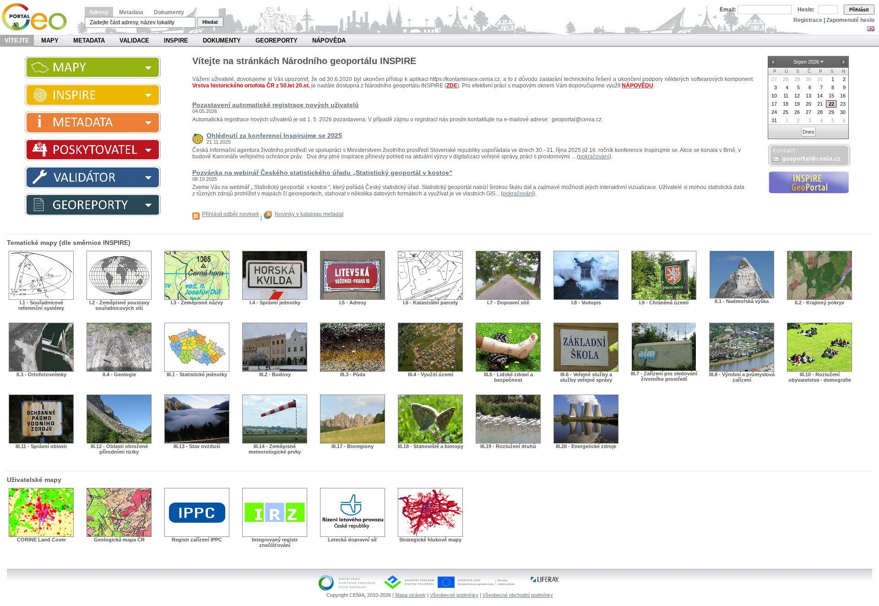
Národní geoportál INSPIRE (38, 17)
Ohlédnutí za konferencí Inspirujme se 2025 (274, 135)
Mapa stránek (410, 595)
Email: (728, 9)
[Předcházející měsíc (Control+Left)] (772, 61)
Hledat (210, 22)
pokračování (594, 156)
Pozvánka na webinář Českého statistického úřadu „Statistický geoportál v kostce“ (322, 172)
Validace (134, 40)
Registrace (807, 20)
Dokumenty (169, 12)
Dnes (808, 132)
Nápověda (329, 40)
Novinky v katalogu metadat (309, 214)
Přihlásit (859, 9)
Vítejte (17, 40)
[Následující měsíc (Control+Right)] (843, 61)
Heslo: (806, 9)
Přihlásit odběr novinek (230, 214)
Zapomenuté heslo (850, 20)
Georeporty (276, 40)
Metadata (131, 12)
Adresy (99, 12)
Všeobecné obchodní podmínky (518, 595)
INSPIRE (176, 40)
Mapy (50, 40)
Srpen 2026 (806, 62)
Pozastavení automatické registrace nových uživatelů (275, 104)
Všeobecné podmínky (454, 595)
